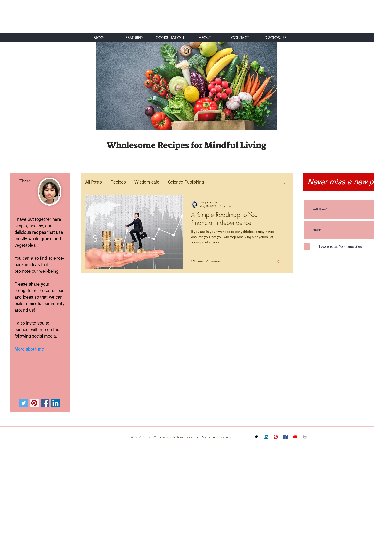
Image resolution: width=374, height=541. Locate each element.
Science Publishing (186, 182)
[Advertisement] (48, 16)
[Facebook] (45, 403)
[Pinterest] (34, 403)
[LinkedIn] (55, 403)
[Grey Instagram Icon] (305, 437)
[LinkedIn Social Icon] (266, 437)
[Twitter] (23, 403)
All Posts (93, 182)
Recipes (118, 182)
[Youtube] (295, 437)
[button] (283, 182)
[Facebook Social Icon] (285, 437)
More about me (29, 349)
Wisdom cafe (146, 182)
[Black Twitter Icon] (256, 437)
